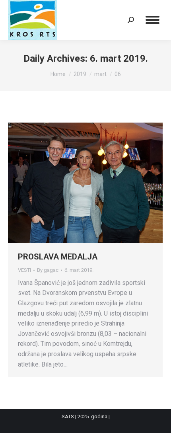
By (47, 270)
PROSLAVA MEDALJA (57, 256)
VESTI (24, 270)
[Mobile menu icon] (152, 20)
